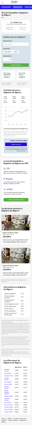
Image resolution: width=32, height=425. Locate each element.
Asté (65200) (7, 373)
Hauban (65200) (8, 396)
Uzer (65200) (7, 382)
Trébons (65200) (8, 407)
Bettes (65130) (8, 405)
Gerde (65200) (8, 384)
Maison (16, 51)
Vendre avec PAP (6, 7)
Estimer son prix (18, 7)
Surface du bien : (7, 56)
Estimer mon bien (16, 144)
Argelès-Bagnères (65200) (6, 392)
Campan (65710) (8, 375)
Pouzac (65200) (8, 409)
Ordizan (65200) (8, 412)
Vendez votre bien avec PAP (16, 199)
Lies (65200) (7, 402)
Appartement (7, 51)
